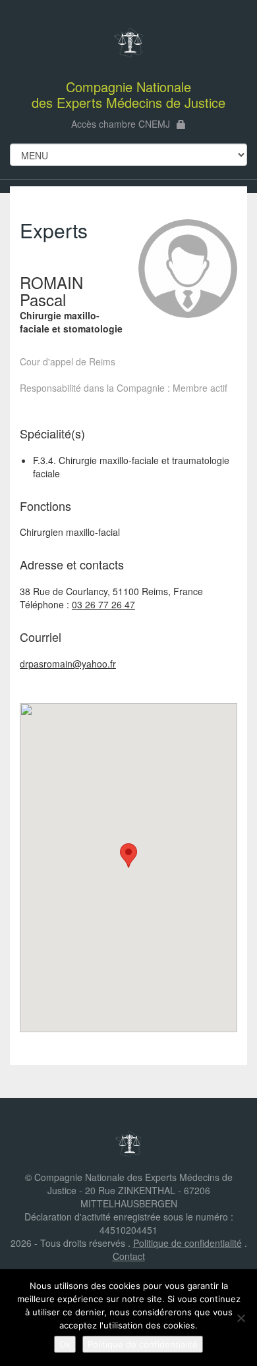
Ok (65, 1344)
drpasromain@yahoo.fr (68, 663)
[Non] (240, 1318)
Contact (129, 1256)
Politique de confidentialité (187, 1242)
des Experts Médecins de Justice (128, 94)
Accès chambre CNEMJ (120, 123)
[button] (128, 855)
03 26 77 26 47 (103, 604)
